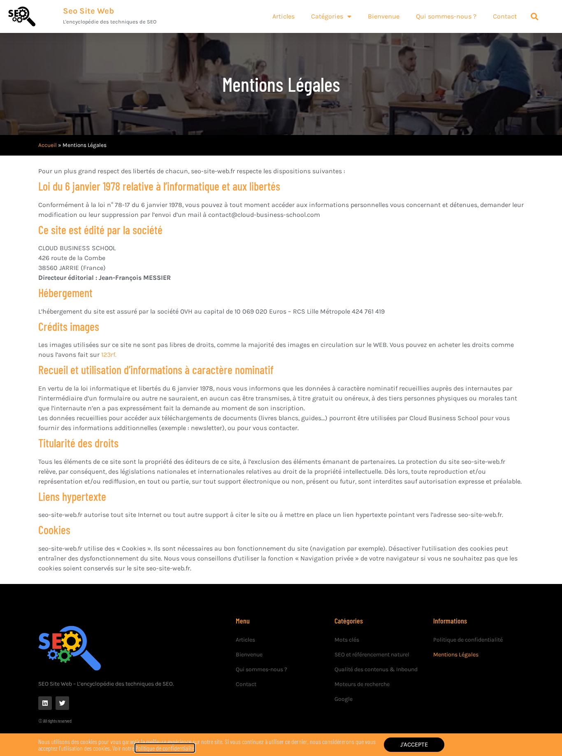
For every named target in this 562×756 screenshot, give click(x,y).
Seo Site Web (88, 11)
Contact (246, 684)
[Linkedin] (45, 703)
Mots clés (346, 639)
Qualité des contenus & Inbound (376, 669)
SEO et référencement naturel (371, 654)
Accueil (47, 145)
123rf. (108, 354)
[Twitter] (62, 703)
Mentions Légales (455, 654)
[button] (534, 16)
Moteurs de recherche (362, 684)
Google (343, 699)
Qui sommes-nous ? (261, 669)
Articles (245, 639)
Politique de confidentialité (468, 639)
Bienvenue (249, 654)
